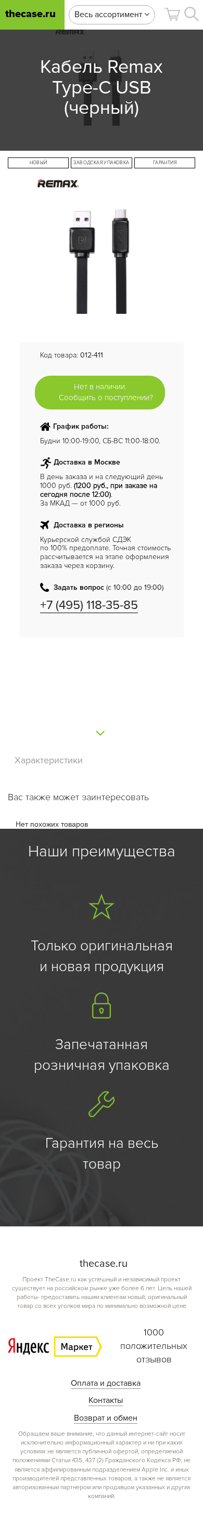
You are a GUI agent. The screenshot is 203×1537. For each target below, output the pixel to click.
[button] (172, 14)
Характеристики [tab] (49, 760)
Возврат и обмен (105, 1418)
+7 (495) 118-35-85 (89, 605)
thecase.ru (30, 14)
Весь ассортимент (109, 14)
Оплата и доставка (106, 1383)
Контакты (105, 1400)
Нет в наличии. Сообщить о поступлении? (106, 392)
